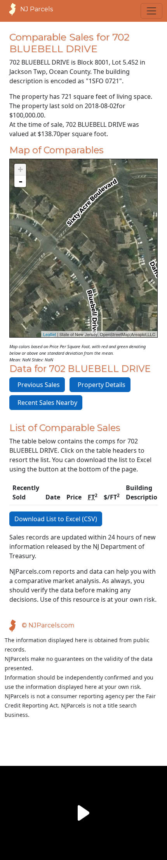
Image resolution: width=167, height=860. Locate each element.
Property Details (100, 384)
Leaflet (49, 334)
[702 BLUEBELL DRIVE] (83, 240)
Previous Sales (37, 384)
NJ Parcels (36, 9)
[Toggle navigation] (151, 11)
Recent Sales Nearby (45, 402)
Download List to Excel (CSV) (55, 519)
